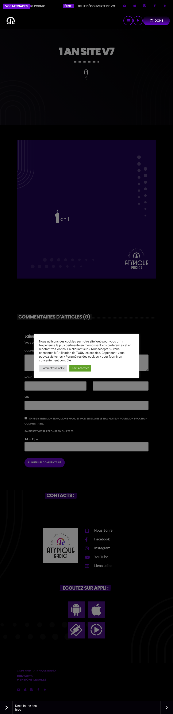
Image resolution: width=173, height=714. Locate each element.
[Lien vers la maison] (10, 20)
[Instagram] (144, 6)
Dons (156, 21)
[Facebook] (155, 6)
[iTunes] (135, 6)
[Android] (164, 6)
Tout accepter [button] (80, 368)
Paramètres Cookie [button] (53, 368)
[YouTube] (124, 6)
